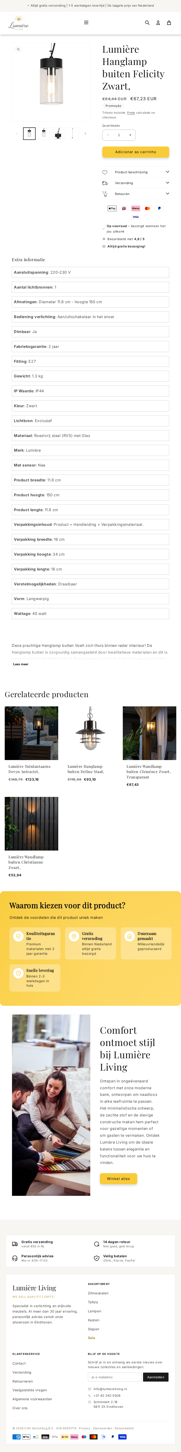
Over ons (20, 1408)
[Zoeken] (147, 22)
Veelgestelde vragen (29, 1390)
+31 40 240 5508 (107, 1395)
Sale (91, 1338)
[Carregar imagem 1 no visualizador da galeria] (29, 134)
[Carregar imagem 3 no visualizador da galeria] (58, 134)
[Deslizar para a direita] (85, 133)
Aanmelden (155, 1377)
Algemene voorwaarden (32, 1399)
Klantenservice (26, 1354)
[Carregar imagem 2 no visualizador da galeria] (44, 134)
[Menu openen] (86, 23)
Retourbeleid (124, 1428)
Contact (19, 1363)
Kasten (93, 1320)
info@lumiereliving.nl (110, 1389)
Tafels (93, 1302)
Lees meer (20, 664)
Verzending (22, 1372)
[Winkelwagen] (169, 22)
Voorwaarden (102, 1428)
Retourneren (22, 1381)
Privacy (84, 1428)
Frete (131, 112)
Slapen (93, 1329)
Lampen (94, 1311)
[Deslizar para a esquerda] (17, 133)
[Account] (158, 22)
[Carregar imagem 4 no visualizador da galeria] (72, 134)
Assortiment (99, 1284)
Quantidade (111, 125)
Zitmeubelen (98, 1293)
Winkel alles (118, 1178)
